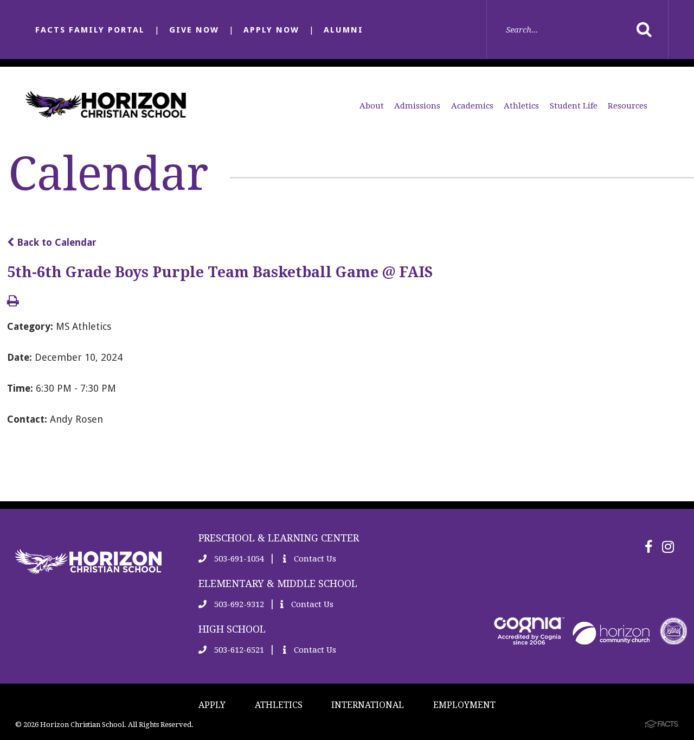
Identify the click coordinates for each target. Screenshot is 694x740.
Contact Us (314, 559)
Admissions (417, 106)
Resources (627, 106)
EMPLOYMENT (464, 705)
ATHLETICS (279, 705)
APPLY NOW (271, 30)
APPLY (212, 705)
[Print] (13, 302)
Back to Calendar (55, 242)
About (371, 106)
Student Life (573, 106)
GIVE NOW (194, 30)
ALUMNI (343, 30)
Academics (472, 106)
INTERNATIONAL (367, 705)
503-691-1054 (238, 559)
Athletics (521, 106)
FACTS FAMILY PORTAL (90, 30)
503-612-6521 (238, 650)
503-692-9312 (238, 604)
